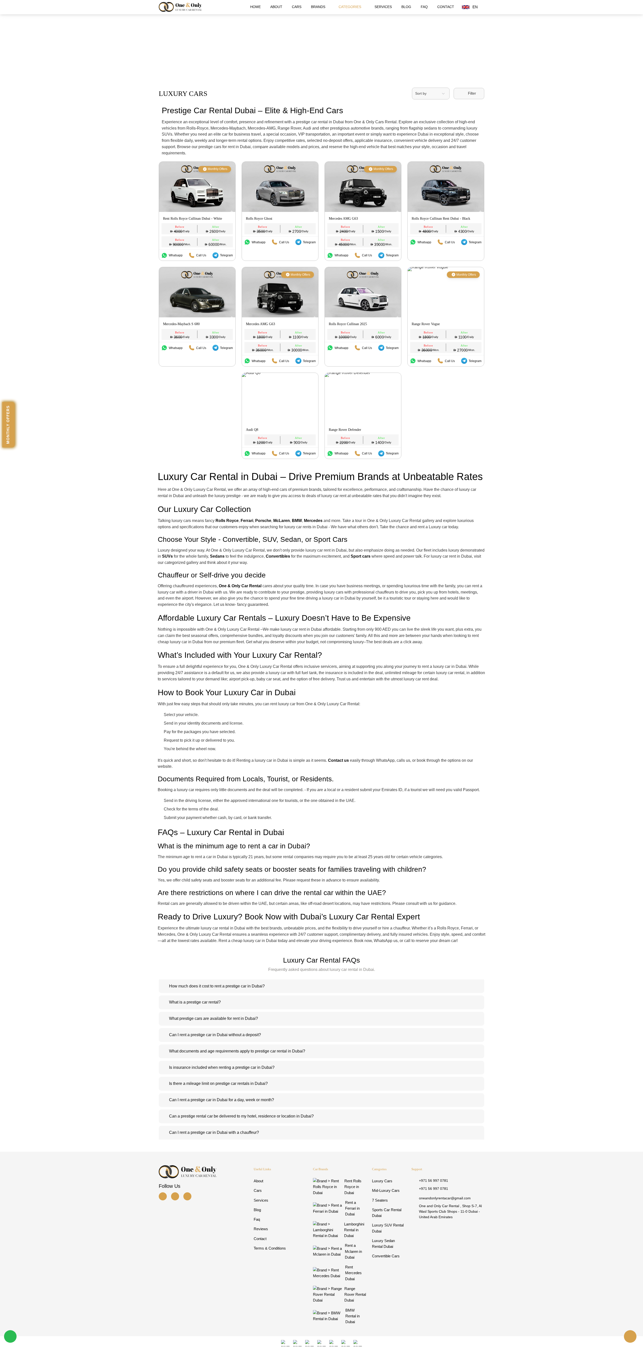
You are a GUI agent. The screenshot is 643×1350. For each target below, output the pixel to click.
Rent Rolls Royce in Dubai (352, 1187)
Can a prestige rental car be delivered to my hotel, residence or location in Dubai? (241, 1116)
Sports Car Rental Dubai (386, 1213)
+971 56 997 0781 (433, 1181)
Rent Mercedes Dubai (353, 1273)
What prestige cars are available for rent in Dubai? (213, 1018)
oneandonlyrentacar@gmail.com (445, 1198)
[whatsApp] (10, 1336)
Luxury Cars (382, 1181)
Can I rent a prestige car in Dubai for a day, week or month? (221, 1100)
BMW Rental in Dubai (352, 1316)
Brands (318, 7)
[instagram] (164, 1196)
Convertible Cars (386, 1256)
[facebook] (176, 1196)
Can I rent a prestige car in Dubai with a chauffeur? (214, 1132)
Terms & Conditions (270, 1248)
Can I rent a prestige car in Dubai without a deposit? (215, 1035)
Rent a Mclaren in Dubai (353, 1251)
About (276, 7)
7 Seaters (380, 1200)
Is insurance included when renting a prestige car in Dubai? (222, 1067)
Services (383, 7)
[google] (189, 1196)
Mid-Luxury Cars (386, 1190)
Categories (350, 7)
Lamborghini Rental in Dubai (354, 1230)
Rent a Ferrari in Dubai (352, 1208)
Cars (296, 7)
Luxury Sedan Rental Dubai (383, 1244)
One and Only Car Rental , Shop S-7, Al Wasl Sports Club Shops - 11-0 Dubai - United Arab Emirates (450, 1211)
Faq (424, 7)
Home (255, 7)
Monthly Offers (8, 424)
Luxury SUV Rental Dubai (388, 1228)
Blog (406, 7)
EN (475, 7)
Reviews (261, 1229)
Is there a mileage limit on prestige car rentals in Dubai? (218, 1083)
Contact (445, 7)
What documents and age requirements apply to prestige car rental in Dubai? (237, 1051)
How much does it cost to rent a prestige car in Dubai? (217, 986)
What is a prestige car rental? (195, 1002)
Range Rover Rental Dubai (355, 1294)
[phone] (630, 1336)
